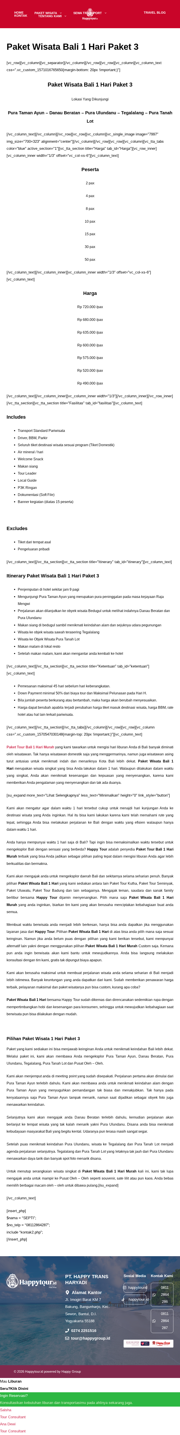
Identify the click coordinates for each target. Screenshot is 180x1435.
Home (18, 12)
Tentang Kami (50, 15)
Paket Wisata (45, 12)
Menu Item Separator (125, 12)
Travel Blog (155, 12)
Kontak (20, 16)
